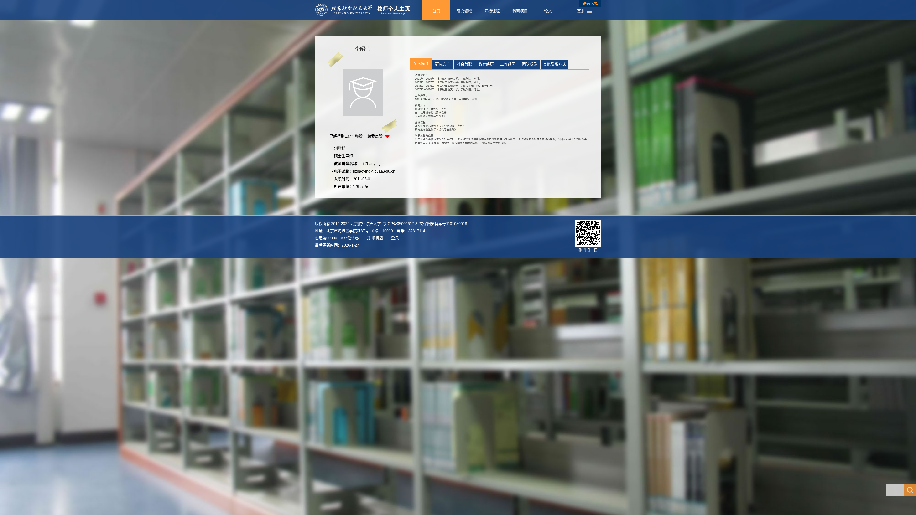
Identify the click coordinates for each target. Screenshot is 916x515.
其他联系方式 (554, 64)
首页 (436, 11)
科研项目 (520, 11)
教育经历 (486, 64)
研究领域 (464, 11)
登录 (395, 238)
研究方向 (442, 64)
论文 (548, 11)
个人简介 (421, 64)
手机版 (377, 238)
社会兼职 (464, 64)
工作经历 (507, 64)
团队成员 (529, 64)
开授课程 (492, 11)
